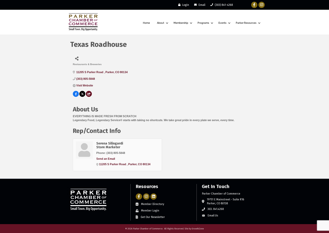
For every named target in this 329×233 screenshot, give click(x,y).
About (160, 23)
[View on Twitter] (82, 95)
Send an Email (105, 158)
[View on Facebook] (76, 95)
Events (222, 23)
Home (146, 23)
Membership (181, 23)
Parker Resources (246, 23)
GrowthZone (198, 228)
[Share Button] (77, 58)
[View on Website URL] (89, 95)
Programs (203, 23)
